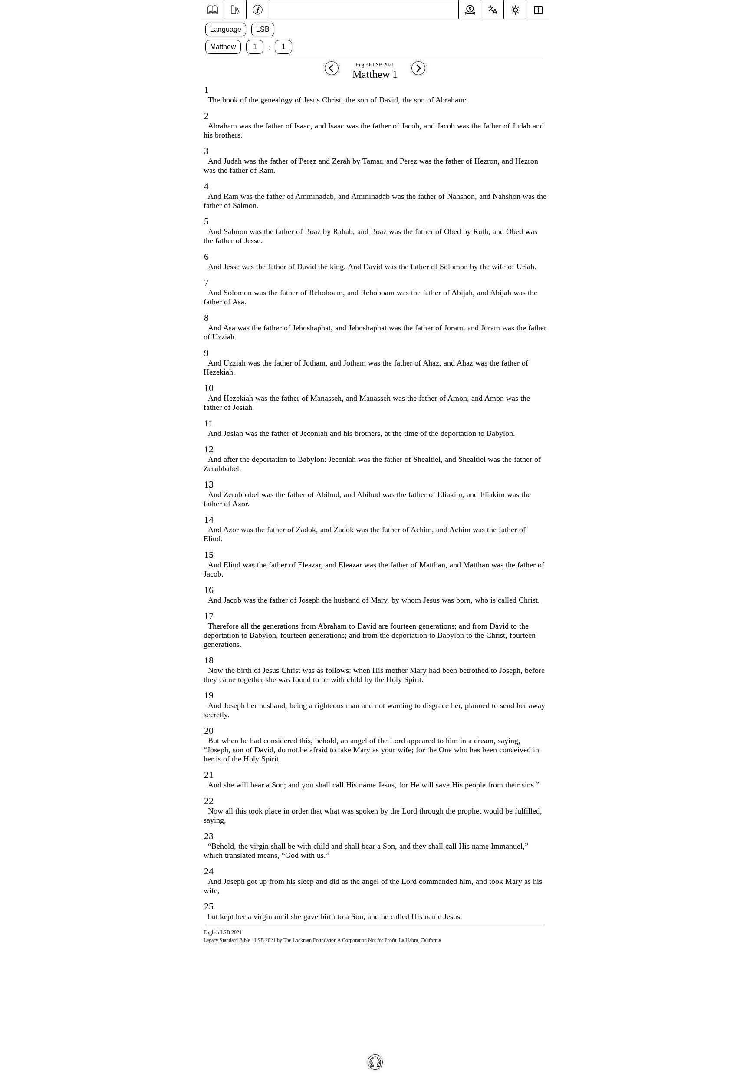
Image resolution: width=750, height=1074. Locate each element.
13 (209, 484)
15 (209, 554)
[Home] (212, 9)
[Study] (235, 8)
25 (209, 906)
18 (209, 660)
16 (209, 589)
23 (209, 835)
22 (209, 800)
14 (209, 519)
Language (225, 29)
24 (209, 871)
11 (208, 423)
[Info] (257, 8)
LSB (263, 29)
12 (209, 449)
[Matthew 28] (331, 72)
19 (209, 695)
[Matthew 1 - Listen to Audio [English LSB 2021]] (375, 1062)
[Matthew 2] (418, 72)
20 (209, 730)
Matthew (223, 46)
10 (209, 387)
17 (209, 615)
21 (209, 774)
